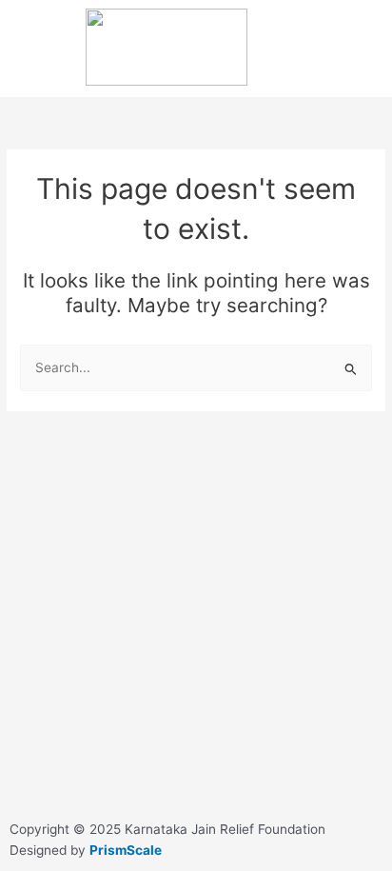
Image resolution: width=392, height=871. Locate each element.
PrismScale (125, 850)
